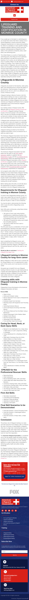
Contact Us (14, 4)
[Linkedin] (6, 510)
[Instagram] (12, 510)
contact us (3, 458)
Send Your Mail (8, 588)
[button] (14, 15)
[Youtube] (9, 510)
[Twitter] (2, 510)
